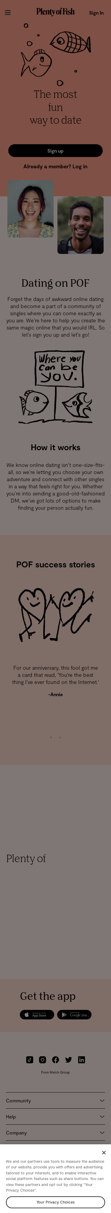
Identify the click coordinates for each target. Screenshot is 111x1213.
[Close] (103, 1152)
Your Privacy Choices (55, 1202)
